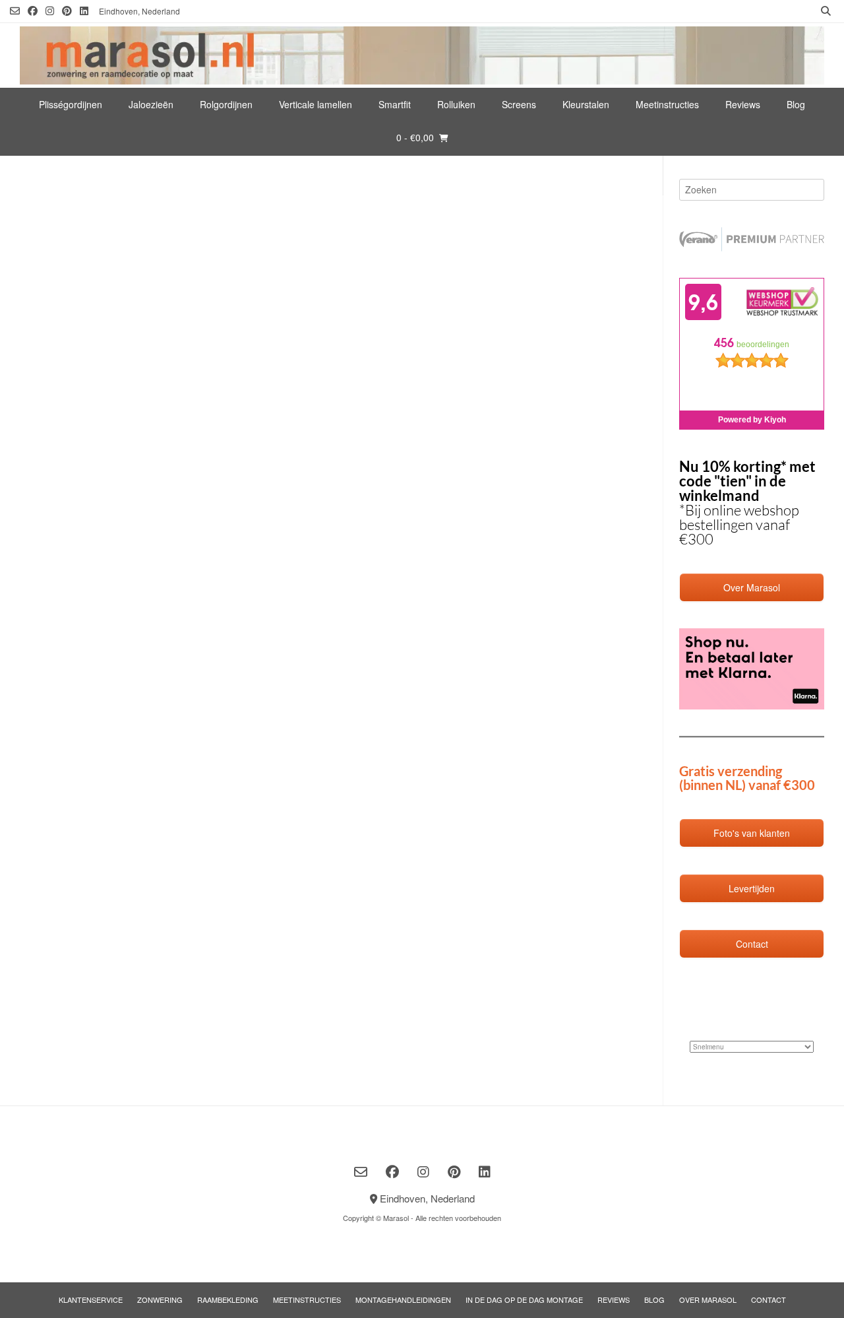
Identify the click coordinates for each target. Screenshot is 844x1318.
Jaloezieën (151, 104)
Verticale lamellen (315, 104)
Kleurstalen (585, 104)
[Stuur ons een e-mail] (15, 11)
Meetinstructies (667, 104)
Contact (768, 1299)
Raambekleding (227, 1299)
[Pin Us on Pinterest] (67, 11)
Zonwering (160, 1299)
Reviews (742, 104)
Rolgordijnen (226, 104)
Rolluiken (456, 104)
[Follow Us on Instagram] (49, 11)
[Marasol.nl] (422, 55)
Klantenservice (91, 1299)
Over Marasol (708, 1299)
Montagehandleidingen (403, 1299)
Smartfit (394, 104)
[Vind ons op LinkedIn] (84, 11)
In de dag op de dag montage (524, 1299)
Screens (519, 104)
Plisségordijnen (70, 104)
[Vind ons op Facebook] (33, 11)
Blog (796, 104)
